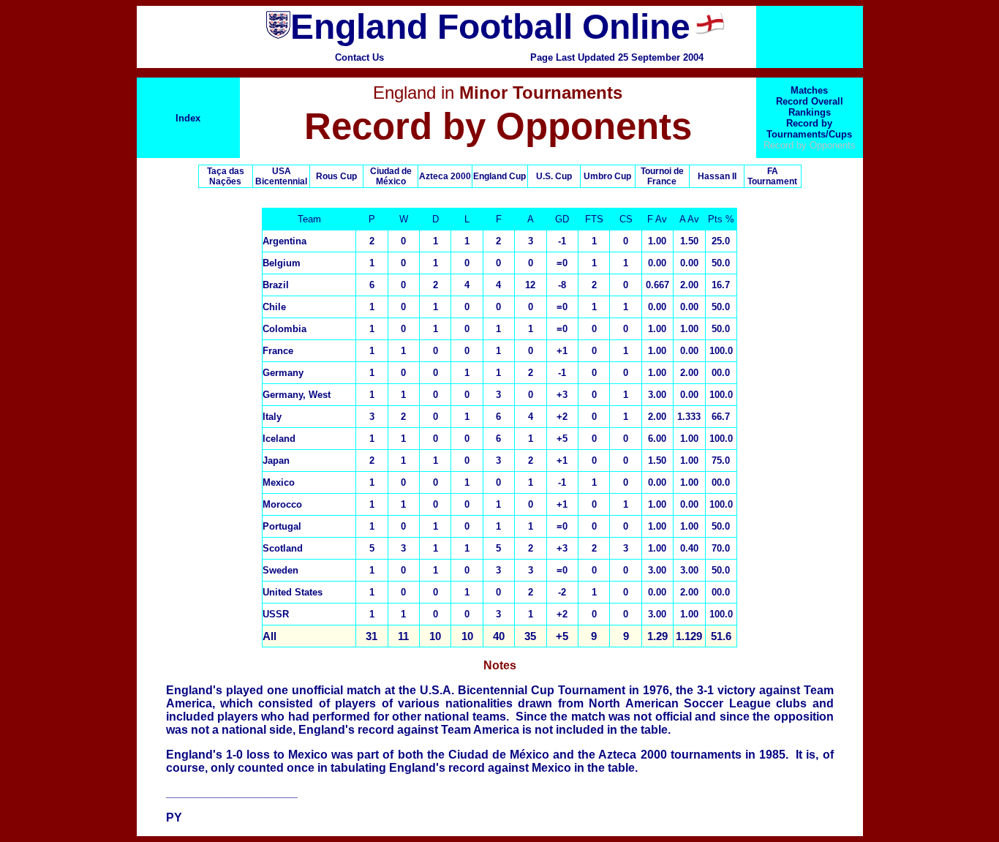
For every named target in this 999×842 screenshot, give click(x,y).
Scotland (283, 548)
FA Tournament (772, 176)
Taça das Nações (225, 176)
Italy (272, 416)
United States (293, 592)
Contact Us (359, 57)
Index (188, 118)
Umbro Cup (607, 176)
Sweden (280, 570)
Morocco (282, 504)
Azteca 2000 (445, 176)
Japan (276, 460)
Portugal (282, 526)
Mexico (279, 482)
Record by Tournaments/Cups (809, 129)
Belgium (282, 263)
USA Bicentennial (281, 176)
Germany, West (297, 394)
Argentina (284, 241)
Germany (283, 372)
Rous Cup (336, 176)
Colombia (284, 328)
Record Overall (809, 101)
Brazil (276, 284)
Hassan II (717, 176)
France (278, 350)
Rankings (809, 112)
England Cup (499, 176)
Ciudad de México (391, 176)
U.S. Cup (554, 176)
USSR (276, 614)
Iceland (279, 438)
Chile (274, 306)
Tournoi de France (662, 176)
